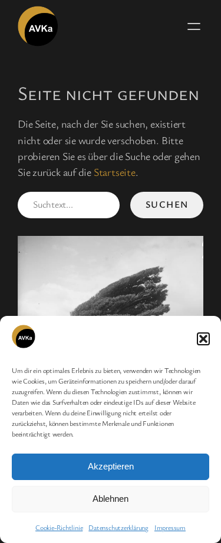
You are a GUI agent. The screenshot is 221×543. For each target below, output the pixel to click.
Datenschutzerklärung (118, 527)
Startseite (115, 172)
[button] (203, 339)
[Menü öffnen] (193, 26)
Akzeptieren (111, 466)
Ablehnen (110, 499)
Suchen (167, 204)
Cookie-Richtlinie (59, 527)
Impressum (170, 527)
